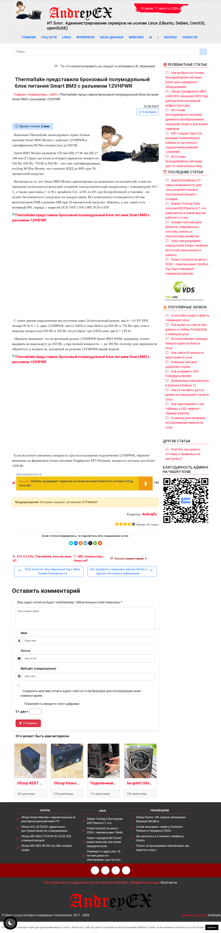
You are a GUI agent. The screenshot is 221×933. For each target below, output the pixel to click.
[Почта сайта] (105, 870)
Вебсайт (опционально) (38, 668)
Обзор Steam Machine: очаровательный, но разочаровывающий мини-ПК (48, 819)
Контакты (169, 882)
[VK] (116, 870)
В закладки (148, 112)
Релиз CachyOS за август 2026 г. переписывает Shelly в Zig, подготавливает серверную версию (186, 266)
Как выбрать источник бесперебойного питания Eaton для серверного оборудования (184, 80)
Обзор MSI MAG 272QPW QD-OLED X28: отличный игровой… (46, 838)
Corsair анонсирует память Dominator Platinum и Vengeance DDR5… (159, 829)
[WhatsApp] (95, 543)
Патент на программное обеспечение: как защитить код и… (162, 848)
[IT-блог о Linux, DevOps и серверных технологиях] (28, 10)
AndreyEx (149, 514)
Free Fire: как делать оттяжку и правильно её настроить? (182, 454)
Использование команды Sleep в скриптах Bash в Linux (186, 343)
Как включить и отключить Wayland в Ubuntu (160, 838)
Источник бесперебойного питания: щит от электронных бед (184, 161)
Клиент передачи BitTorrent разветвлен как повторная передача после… (104, 842)
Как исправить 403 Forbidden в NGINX (181, 374)
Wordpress (85, 37)
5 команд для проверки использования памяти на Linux (185, 422)
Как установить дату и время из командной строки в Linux (187, 394)
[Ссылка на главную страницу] (80, 10)
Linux (66, 37)
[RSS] (95, 870)
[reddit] (100, 543)
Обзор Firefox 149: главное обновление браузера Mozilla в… (161, 819)
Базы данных (111, 37)
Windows (136, 37)
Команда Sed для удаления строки (181, 364)
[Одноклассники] (81, 543)
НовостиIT (81, 560)
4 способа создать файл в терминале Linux (187, 318)
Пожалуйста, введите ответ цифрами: (52, 704)
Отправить (29, 723)
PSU (30, 556)
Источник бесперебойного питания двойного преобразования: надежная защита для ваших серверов (186, 119)
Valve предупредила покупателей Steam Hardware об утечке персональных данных (186, 248)
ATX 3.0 (22, 556)
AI (150, 37)
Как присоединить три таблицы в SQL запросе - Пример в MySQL (184, 408)
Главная (29, 37)
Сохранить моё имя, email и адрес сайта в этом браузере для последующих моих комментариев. (81, 693)
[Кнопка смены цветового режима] (10, 923)
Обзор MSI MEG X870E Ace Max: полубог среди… (46, 848)
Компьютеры (37, 94)
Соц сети (49, 37)
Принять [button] (211, 927)
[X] (90, 543)
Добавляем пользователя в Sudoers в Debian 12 (187, 383)
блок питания (62, 556)
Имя (24, 633)
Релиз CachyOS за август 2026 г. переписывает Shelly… (105, 830)
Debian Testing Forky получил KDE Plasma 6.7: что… (105, 821)
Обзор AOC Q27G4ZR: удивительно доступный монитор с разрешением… (45, 829)
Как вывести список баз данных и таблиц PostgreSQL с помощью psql (186, 329)
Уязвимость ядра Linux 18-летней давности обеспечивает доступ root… (104, 855)
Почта (25, 651)
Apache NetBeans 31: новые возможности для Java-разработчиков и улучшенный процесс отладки (183, 189)
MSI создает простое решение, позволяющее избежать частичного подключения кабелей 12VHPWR (183, 143)
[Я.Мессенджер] (71, 543)
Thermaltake (43, 556)
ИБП (53, 94)
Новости (189, 37)
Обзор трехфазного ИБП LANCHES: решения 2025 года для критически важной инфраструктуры (186, 98)
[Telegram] (85, 543)
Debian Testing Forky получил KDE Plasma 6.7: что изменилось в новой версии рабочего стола (185, 210)
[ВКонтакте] (76, 543)
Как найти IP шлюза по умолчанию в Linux (184, 355)
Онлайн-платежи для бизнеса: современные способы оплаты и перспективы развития (183, 229)
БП (14, 560)
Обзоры (170, 37)
